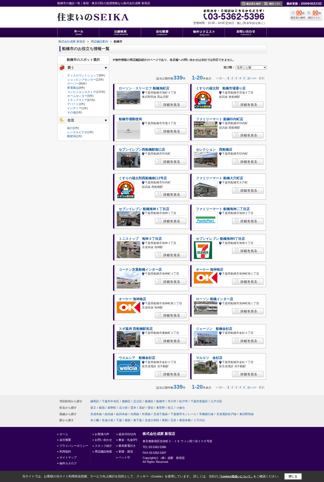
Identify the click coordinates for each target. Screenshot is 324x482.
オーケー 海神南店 (209, 269)
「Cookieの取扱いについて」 (235, 476)
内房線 (134, 414)
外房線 (146, 414)
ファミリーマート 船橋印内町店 (219, 119)
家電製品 (73, 87)
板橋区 (149, 401)
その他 (71, 112)
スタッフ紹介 (103, 445)
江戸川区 (216, 401)
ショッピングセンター (81, 79)
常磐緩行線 (206, 414)
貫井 (133, 407)
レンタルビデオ (77, 132)
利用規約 (65, 451)
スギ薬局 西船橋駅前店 (136, 329)
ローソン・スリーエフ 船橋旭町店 (144, 88)
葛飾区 (126, 401)
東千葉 (137, 420)
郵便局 (71, 136)
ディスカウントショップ (83, 75)
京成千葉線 (160, 414)
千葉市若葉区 (199, 401)
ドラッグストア (77, 100)
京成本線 (96, 414)
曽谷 (150, 407)
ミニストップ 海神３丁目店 (140, 238)
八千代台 (199, 420)
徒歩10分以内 (127, 434)
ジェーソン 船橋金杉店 (214, 329)
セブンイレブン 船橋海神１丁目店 (144, 209)
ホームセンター (77, 96)
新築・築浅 (126, 451)
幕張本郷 (185, 420)
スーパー (73, 83)
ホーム (64, 434)
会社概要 (65, 439)
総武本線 (122, 414)
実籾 (165, 420)
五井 (173, 420)
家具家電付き (127, 445)
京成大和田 (152, 420)
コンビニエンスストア (81, 92)
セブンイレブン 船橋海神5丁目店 (220, 238)
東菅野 (160, 407)
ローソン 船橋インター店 (214, 299)
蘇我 (102, 407)
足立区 (137, 401)
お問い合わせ (103, 439)
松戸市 (183, 401)
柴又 (93, 407)
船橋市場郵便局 (130, 119)
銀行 (70, 128)
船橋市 (160, 401)
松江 (170, 407)
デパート (73, 104)
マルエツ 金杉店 (209, 358)
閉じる (293, 476)
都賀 (127, 420)
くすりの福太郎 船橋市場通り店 (221, 88)
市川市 (172, 401)
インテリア (74, 108)
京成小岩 (107, 420)
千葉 (119, 420)
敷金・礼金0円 (128, 439)
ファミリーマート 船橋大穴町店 (219, 178)
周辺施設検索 (103, 451)
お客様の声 (102, 434)
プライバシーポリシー (74, 445)
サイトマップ (68, 457)
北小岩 (123, 407)
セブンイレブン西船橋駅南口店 (142, 149)
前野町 (112, 407)
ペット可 (124, 457)
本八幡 (94, 420)
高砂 (142, 407)
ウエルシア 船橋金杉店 (137, 358)
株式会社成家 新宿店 (159, 434)
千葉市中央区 (110, 401)
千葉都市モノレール (183, 414)
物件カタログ (68, 463)
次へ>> (252, 78)
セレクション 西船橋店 (214, 149)
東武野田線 (246, 414)
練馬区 (94, 401)
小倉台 (180, 407)
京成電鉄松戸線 (226, 414)
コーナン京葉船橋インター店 (140, 269)
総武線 (109, 414)
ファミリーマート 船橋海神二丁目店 (223, 209)
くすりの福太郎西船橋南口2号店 (143, 178)
